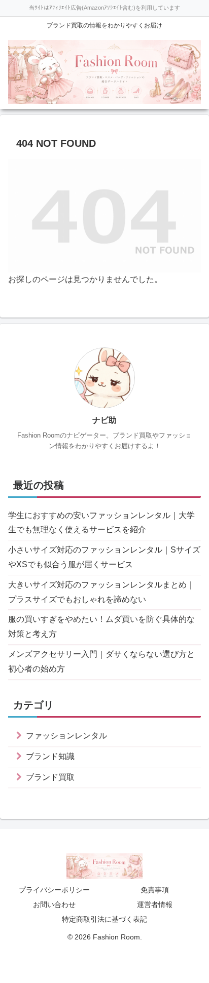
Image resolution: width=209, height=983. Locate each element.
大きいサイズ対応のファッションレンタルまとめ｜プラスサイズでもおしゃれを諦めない (101, 592)
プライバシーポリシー (54, 890)
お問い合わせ (54, 904)
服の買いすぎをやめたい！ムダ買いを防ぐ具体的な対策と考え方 (101, 626)
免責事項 (155, 890)
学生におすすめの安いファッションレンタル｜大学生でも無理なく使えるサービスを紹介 (101, 522)
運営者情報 (154, 904)
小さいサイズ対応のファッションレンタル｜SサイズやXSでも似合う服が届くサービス (104, 557)
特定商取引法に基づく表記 (104, 919)
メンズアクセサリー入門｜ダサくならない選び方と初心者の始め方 (101, 661)
